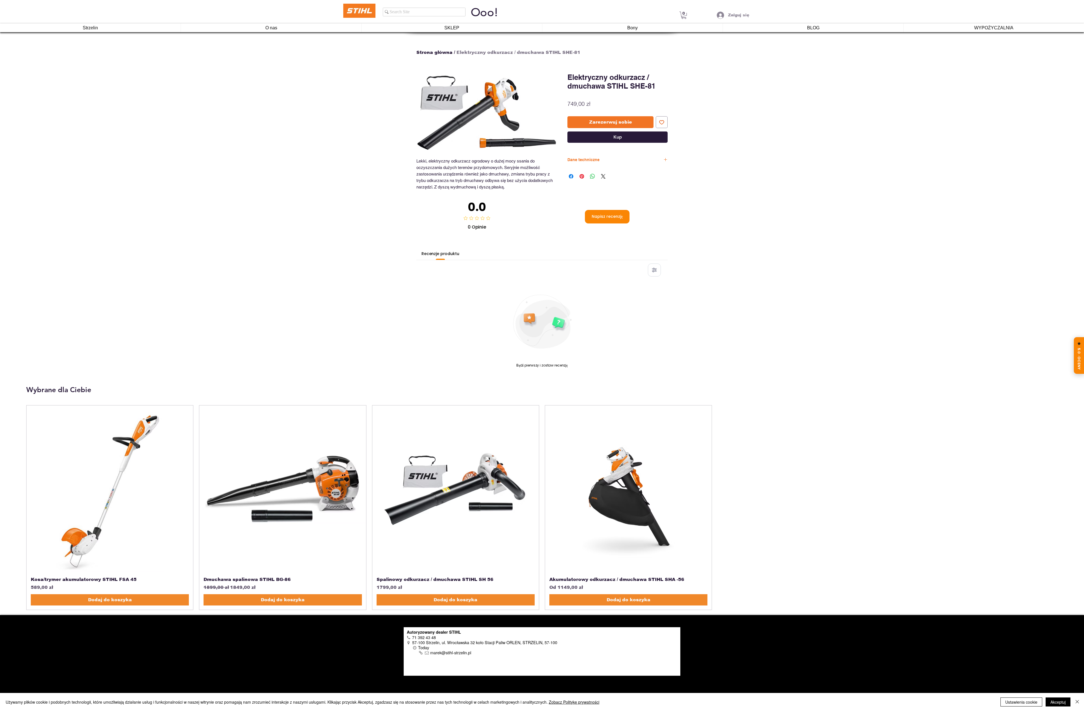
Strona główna (434, 52)
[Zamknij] (1077, 701)
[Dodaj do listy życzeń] (662, 122)
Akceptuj (1058, 702)
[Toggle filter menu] (654, 270)
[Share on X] (603, 176)
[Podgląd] (110, 488)
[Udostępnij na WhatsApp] (592, 176)
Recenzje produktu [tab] (440, 253)
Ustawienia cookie (1021, 702)
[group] (542, 507)
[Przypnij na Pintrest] (581, 176)
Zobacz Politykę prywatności (574, 702)
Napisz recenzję (607, 216)
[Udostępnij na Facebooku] (571, 176)
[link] (683, 15)
